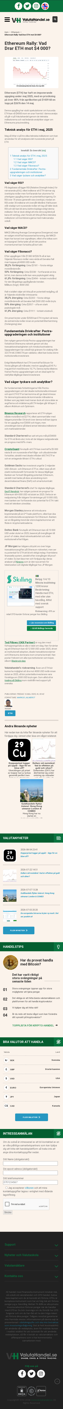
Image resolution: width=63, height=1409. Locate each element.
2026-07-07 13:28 (29, 890)
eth (10, 713)
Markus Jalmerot (26, 697)
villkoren (29, 1187)
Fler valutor (30, 1117)
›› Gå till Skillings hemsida (41, 628)
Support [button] (10, 1244)
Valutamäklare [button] (14, 1265)
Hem (7, 32)
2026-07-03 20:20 (29, 910)
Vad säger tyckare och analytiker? (28, 175)
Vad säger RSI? (23, 159)
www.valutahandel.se (42, 1400)
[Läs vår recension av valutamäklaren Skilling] (19, 579)
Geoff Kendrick (12, 491)
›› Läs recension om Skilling (41, 623)
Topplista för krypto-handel (33, 1025)
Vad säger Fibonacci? (26, 165)
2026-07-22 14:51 (29, 869)
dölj (43, 150)
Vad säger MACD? (24, 162)
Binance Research (15, 413)
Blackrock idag (19, 661)
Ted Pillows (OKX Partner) (20, 642)
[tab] (31, 1244)
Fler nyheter (17, 930)
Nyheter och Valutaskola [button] (22, 1255)
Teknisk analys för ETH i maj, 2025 (28, 155)
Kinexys (20, 562)
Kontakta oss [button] (14, 1276)
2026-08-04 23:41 (29, 849)
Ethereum (15, 32)
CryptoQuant (12, 449)
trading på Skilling (13, 680)
